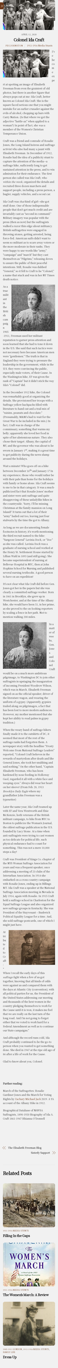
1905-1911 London (12, 1349)
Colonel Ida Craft (29, 39)
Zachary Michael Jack (28, 1099)
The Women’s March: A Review (26, 1294)
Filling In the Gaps (16, 1235)
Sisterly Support (40, 1152)
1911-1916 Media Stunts (39, 45)
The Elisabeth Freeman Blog (25, 1147)
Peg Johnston (14, 45)
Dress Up (10, 1356)
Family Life (9, 1352)
